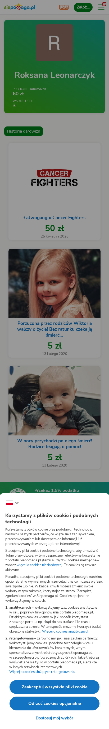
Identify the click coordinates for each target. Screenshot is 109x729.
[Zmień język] (12, 503)
